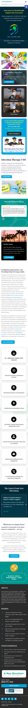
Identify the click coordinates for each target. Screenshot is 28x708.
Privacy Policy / (4, 701)
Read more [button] (5, 214)
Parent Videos (14, 114)
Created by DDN (4, 705)
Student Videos (14, 100)
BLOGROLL (4, 608)
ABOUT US (4, 587)
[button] (26, 7)
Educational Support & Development (14, 392)
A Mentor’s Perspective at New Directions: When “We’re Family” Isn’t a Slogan (16, 614)
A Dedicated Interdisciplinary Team (14, 408)
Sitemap (10, 701)
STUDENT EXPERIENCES (9, 645)
